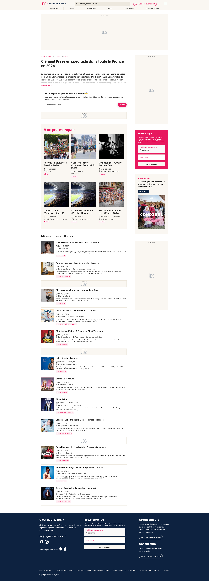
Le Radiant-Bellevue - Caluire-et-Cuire (72, 473)
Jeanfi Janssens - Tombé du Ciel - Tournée (76, 310)
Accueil (43, 56)
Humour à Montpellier (63, 501)
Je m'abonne (151, 164)
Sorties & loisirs (129, 8)
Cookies (80, 570)
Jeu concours (151, 182)
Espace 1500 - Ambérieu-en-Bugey (71, 316)
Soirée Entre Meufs (65, 378)
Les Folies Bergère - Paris (67, 364)
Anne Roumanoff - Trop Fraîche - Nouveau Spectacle (81, 447)
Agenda (109, 8)
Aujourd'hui (54, 8)
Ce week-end (91, 8)
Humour (65, 56)
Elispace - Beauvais (65, 453)
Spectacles (58, 56)
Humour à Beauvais (62, 460)
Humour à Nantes (61, 392)
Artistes (50, 56)
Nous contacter (145, 570)
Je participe (143, 191)
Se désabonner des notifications (124, 570)
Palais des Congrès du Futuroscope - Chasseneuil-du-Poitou (80, 337)
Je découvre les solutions (151, 556)
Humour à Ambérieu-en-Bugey (66, 324)
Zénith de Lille (63, 248)
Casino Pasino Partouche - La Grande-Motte (74, 494)
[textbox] (151, 150)
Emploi (156, 570)
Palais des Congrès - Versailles (69, 405)
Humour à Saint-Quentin (64, 433)
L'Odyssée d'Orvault (65, 385)
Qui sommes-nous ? (46, 570)
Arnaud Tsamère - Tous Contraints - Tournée (77, 263)
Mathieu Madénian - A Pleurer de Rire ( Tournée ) (79, 331)
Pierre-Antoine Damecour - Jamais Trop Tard (77, 290)
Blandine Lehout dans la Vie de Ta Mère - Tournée (80, 420)
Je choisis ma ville (57, 4)
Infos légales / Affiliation (65, 570)
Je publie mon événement (151, 537)
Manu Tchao (62, 399)
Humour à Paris (61, 371)
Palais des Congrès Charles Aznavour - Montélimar (76, 269)
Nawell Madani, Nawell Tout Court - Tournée (77, 242)
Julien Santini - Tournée (67, 358)
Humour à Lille (61, 256)
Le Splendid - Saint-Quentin (68, 426)
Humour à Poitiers (62, 344)
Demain (71, 8)
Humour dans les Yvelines (64, 413)
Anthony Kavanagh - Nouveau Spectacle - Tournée (80, 467)
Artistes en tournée (152, 8)
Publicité (166, 570)
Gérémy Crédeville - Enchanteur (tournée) (76, 488)
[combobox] (151, 149)
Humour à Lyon (61, 481)
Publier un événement (146, 4)
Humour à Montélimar (63, 276)
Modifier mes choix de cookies (98, 570)
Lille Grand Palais (64, 296)
